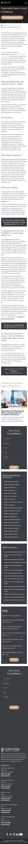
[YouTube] (21, 834)
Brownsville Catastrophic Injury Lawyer (14, 586)
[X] (10, 834)
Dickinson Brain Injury (9, 487)
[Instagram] (14, 834)
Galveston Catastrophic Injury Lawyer (14, 600)
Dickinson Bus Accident (10, 493)
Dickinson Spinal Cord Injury (11, 528)
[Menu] (25, 2)
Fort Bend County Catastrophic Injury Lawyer (14, 590)
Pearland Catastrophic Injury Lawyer (14, 559)
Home (1, 25)
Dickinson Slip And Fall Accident (12, 525)
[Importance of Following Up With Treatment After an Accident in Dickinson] (14, 399)
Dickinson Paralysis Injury (10, 516)
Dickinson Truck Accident (11, 531)
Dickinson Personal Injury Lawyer (12, 25)
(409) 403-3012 (6, 798)
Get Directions (5, 776)
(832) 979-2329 (6, 786)
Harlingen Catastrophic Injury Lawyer (14, 594)
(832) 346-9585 (19, 224)
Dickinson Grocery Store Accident (13, 508)
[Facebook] (7, 834)
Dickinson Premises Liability (11, 522)
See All (14, 660)
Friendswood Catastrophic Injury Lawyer (13, 566)
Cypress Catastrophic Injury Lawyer (14, 576)
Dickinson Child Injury (9, 499)
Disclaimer (19, 841)
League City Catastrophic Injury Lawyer (15, 562)
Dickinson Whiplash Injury (11, 534)
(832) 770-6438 (6, 774)
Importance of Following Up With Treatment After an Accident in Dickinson (12, 413)
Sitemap (25, 841)
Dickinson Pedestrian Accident (12, 519)
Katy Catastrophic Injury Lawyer (13, 573)
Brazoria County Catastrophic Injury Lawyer (14, 582)
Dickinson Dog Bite (9, 505)
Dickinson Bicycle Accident (11, 481)
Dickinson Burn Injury (9, 490)
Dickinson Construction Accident (13, 502)
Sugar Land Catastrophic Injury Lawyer (14, 552)
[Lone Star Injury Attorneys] (6, 3)
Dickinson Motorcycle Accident (12, 511)
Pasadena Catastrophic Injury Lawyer (14, 597)
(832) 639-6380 (6, 823)
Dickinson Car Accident (10, 496)
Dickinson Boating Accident (11, 484)
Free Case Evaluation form (14, 373)
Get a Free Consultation (12, 17)
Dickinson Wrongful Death (11, 537)
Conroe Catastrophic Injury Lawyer (13, 579)
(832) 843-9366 (6, 810)
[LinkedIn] (17, 834)
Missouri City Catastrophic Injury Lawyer (13, 555)
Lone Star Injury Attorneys (18, 840)
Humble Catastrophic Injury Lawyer (13, 570)
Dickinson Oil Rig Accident (11, 513)
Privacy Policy (13, 841)
